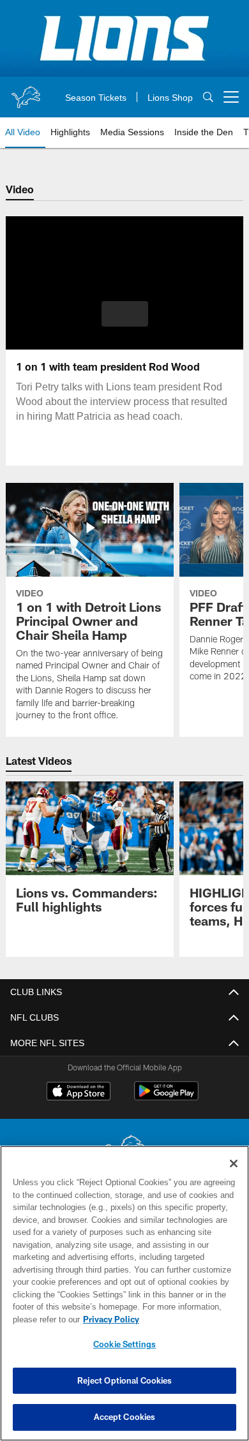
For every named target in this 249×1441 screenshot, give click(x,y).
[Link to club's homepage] (25, 92)
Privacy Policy (108, 1319)
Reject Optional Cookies (124, 1380)
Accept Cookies (125, 1417)
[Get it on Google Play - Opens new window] (166, 1097)
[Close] (234, 1163)
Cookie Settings (124, 1344)
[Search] (208, 97)
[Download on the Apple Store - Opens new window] (78, 1093)
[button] (124, 314)
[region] (124, 1293)
